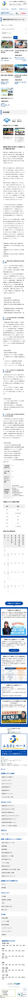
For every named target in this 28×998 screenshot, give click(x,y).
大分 (16, 977)
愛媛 (3, 972)
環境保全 (16, 83)
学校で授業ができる (6, 859)
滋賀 (6, 964)
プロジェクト (5, 893)
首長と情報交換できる (7, 852)
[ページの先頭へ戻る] (25, 989)
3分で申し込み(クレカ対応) (8, 809)
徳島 (19, 970)
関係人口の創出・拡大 (5, 104)
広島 (13, 970)
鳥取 (3, 970)
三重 (3, 964)
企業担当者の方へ (6, 790)
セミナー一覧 (5, 834)
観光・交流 (17, 57)
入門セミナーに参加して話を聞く (9, 825)
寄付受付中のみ (7, 37)
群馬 (10, 951)
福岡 (3, 977)
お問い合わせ (2, 997)
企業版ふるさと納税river (9, 881)
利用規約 (4, 934)
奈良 (19, 964)
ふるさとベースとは (6, 780)
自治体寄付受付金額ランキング (9, 822)
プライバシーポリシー (7, 931)
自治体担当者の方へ (6, 787)
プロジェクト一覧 (4, 9)
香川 (23, 970)
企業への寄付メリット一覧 (8, 842)
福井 (13, 956)
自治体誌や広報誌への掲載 (8, 872)
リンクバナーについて (7, 928)
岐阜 (23, 956)
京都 (10, 964)
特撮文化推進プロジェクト (7, 98)
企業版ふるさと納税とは (7, 777)
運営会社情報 (5, 918)
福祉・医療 (6, 60)
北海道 (3, 945)
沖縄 (3, 979)
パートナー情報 (5, 921)
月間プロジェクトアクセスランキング (10, 815)
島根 (6, 970)
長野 (19, 956)
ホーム (3, 769)
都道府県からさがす (8, 941)
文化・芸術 (22, 57)
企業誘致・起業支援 (6, 899)
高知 (6, 972)
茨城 (3, 951)
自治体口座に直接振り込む (8, 812)
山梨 (16, 956)
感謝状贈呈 (4, 846)
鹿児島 (23, 977)
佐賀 (6, 977)
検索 (15, 37)
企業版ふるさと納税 (7, 773)
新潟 (3, 956)
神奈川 (23, 951)
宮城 (14, 945)
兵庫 (16, 964)
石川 (10, 956)
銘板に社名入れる (6, 866)
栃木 (6, 951)
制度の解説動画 (5, 924)
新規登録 (4, 887)
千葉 (16, 951)
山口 (16, 970)
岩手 (11, 945)
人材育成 (7, 82)
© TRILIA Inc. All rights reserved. (14, 986)
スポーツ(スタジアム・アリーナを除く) (20, 59)
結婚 (10, 58)
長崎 (10, 977)
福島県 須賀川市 (4, 58)
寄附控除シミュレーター (7, 793)
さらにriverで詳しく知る (7, 797)
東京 (19, 951)
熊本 (13, 977)
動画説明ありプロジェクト (8, 805)
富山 (6, 956)
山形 (20, 945)
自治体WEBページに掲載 (7, 856)
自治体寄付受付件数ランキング (9, 819)
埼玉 (13, 951)
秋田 (17, 945)
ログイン (4, 884)
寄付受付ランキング (23, 9)
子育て (2, 60)
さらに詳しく (14, 650)
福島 (24, 945)
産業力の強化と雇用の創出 (7, 75)
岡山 (10, 970)
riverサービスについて (7, 783)
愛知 (6, 958)
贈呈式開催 (4, 849)
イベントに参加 (5, 862)
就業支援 (2, 82)
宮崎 (19, 977)
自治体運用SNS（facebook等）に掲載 (11, 869)
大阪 (13, 964)
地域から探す (14, 9)
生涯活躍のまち (4, 83)
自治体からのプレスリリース (8, 876)
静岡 (3, 958)
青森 (7, 945)
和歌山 (23, 964)
